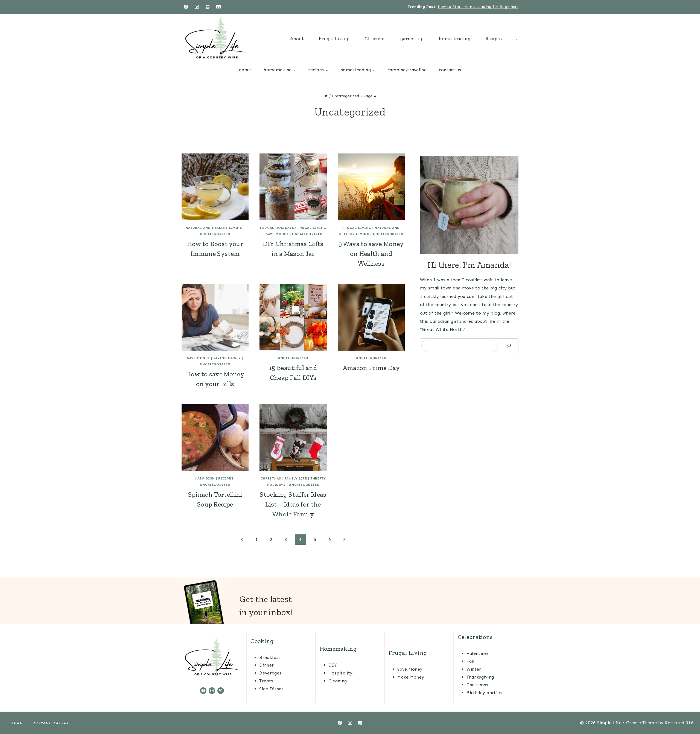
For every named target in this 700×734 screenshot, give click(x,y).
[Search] (509, 346)
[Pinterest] (207, 6)
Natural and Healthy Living (214, 228)
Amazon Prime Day (371, 368)
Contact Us (450, 69)
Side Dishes (271, 688)
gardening (412, 38)
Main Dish (205, 478)
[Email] (218, 6)
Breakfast (269, 657)
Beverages (270, 673)
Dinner (266, 665)
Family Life (296, 478)
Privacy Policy (51, 723)
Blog (17, 723)
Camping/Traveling (407, 69)
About (297, 38)
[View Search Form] (515, 38)
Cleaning (337, 680)
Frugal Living (334, 38)
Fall (470, 661)
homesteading (455, 38)
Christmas (271, 478)
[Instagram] (196, 6)
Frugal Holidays (277, 228)
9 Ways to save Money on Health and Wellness (371, 253)
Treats (266, 680)
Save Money (277, 234)
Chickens (375, 38)
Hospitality (340, 673)
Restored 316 (679, 722)
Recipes (493, 38)
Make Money (410, 677)
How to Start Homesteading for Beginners (478, 6)
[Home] (326, 96)
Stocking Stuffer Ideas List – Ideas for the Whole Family (293, 504)
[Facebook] (186, 6)
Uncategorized (215, 234)
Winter (473, 669)
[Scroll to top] (687, 713)
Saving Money (227, 358)
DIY (332, 665)
